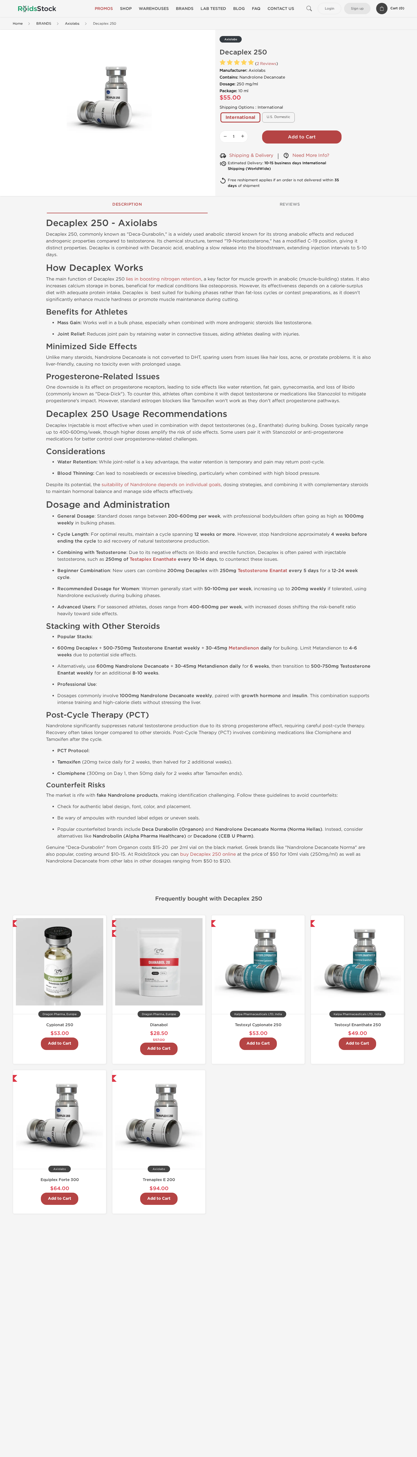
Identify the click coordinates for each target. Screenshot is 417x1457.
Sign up (357, 9)
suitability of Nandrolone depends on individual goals (161, 484)
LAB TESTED (213, 8)
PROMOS (104, 8)
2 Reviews (266, 63)
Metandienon (244, 648)
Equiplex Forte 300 (60, 1179)
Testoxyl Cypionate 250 (258, 1024)
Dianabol (159, 1024)
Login (329, 9)
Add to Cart (302, 137)
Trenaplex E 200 (159, 1179)
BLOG (239, 8)
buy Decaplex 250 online (208, 854)
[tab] (127, 204)
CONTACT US (281, 8)
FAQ (256, 8)
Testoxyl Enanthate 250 (357, 1024)
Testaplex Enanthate (153, 559)
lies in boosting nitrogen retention (163, 279)
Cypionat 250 (59, 1024)
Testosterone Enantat (262, 570)
